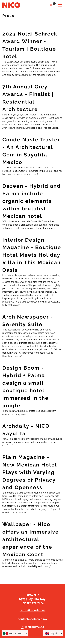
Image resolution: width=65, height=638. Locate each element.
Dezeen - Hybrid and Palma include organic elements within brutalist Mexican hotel (31, 201)
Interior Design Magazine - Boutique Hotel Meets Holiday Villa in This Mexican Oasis (31, 255)
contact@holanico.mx (32, 619)
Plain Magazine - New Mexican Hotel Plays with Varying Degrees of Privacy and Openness (29, 472)
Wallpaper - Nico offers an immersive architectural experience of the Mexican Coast (30, 539)
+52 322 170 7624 (32, 603)
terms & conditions (32, 610)
